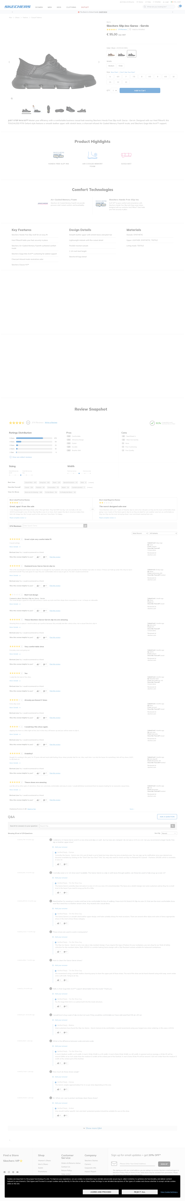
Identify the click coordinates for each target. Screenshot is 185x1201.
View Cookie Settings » (169, 1192)
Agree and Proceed (100, 1192)
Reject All (139, 1192)
